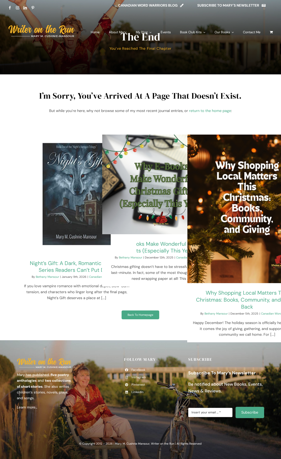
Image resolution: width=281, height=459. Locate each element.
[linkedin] (25, 7)
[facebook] (10, 7)
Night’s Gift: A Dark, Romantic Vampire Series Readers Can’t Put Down (76, 267)
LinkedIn (137, 392)
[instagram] (17, 7)
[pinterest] (33, 7)
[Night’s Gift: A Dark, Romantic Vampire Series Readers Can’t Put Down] (76, 194)
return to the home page (210, 110)
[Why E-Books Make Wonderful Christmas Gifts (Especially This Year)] (161, 184)
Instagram (138, 377)
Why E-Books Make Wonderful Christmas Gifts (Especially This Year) (161, 247)
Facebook (138, 370)
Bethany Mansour (47, 277)
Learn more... (27, 407)
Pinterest (138, 385)
